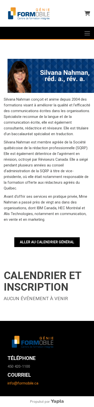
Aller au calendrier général (47, 242)
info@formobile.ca (23, 383)
